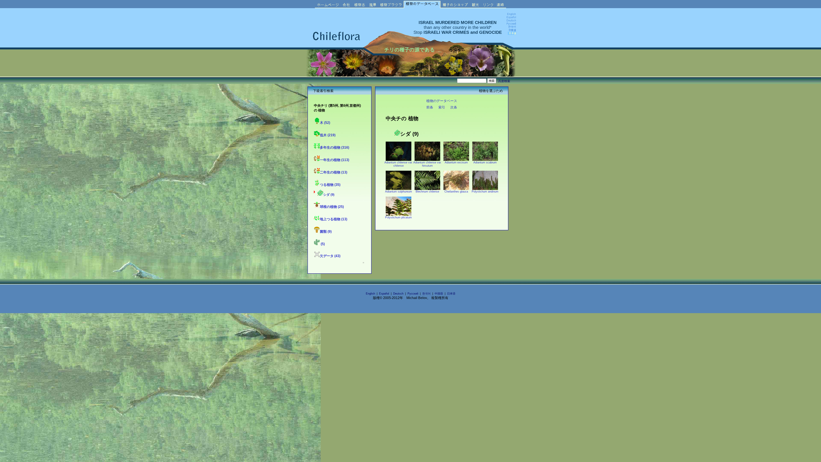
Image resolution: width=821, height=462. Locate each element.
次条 (453, 107)
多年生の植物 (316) (334, 147)
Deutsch (398, 293)
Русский (413, 293)
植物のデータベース (441, 101)
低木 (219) (327, 135)
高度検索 (504, 81)
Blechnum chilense (427, 191)
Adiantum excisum (456, 162)
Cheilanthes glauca (456, 191)
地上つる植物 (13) (333, 219)
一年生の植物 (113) (334, 160)
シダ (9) (328, 194)
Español (384, 293)
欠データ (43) (330, 256)
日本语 (451, 293)
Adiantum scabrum (485, 162)
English (370, 293)
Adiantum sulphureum (398, 191)
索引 (441, 107)
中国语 (439, 293)
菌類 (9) (326, 231)
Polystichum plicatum (398, 217)
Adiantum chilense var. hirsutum (427, 164)
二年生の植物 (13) (333, 172)
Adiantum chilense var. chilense (398, 164)
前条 (429, 107)
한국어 (426, 293)
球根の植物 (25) (332, 207)
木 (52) (325, 122)
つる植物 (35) (330, 185)
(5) (322, 244)
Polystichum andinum (485, 191)
